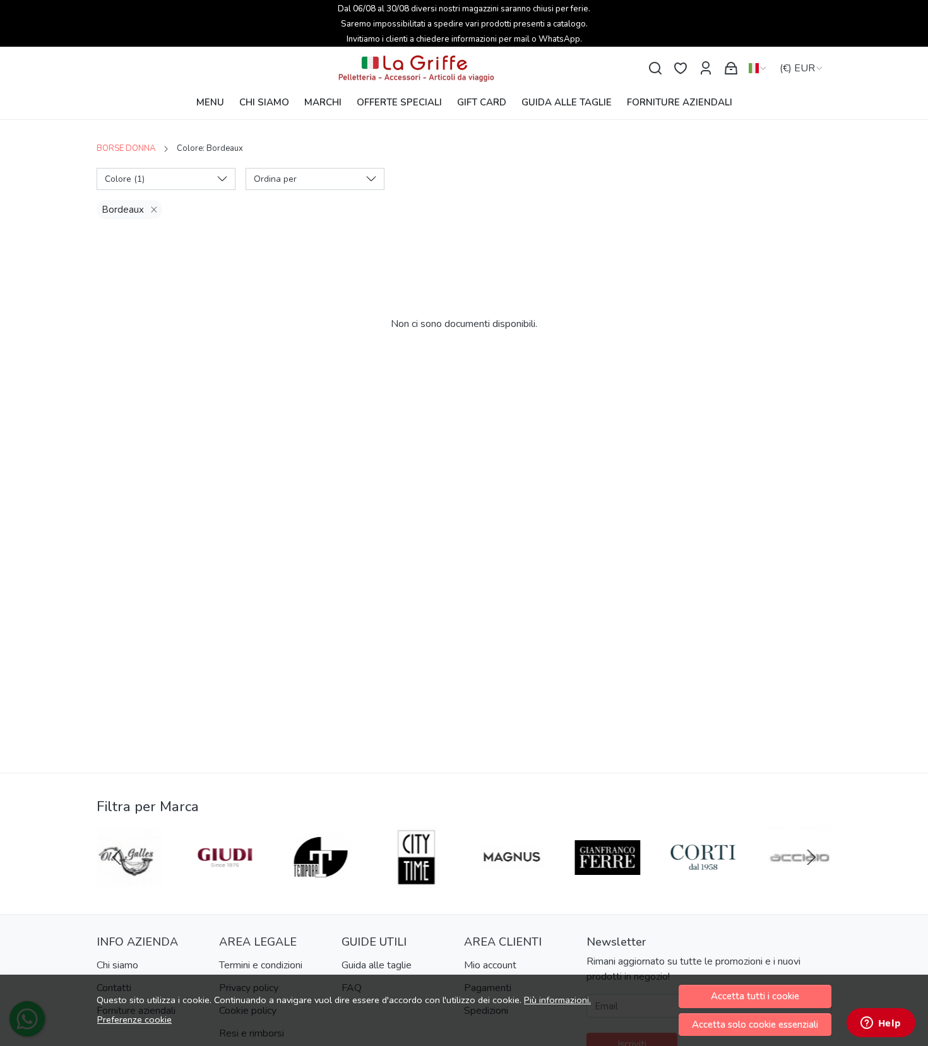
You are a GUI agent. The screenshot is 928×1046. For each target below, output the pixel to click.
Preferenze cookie (134, 1019)
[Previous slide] (117, 857)
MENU (210, 102)
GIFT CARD (481, 102)
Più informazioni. (557, 1000)
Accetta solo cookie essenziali (755, 1024)
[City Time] (416, 881)
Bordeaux (123, 209)
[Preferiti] (680, 68)
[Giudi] (225, 881)
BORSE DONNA (126, 148)
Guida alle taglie (377, 965)
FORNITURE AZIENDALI (679, 102)
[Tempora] (321, 881)
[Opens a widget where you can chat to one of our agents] (880, 1024)
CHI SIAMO (264, 102)
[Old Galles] (129, 881)
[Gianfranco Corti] (703, 881)
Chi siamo (117, 965)
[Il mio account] (706, 68)
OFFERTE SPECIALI (399, 102)
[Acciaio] (799, 881)
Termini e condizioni (260, 965)
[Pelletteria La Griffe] (464, 68)
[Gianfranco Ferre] (608, 881)
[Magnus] (512, 881)
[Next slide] (811, 857)
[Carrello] (731, 68)
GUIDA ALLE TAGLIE (566, 102)
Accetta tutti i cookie (755, 996)
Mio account (490, 965)
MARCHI (323, 102)
